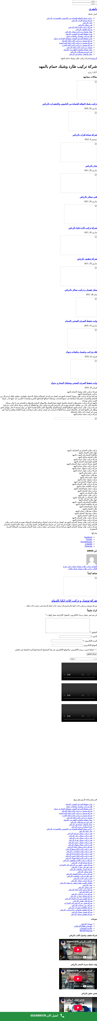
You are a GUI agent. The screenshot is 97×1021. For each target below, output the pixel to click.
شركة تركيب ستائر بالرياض (81, 881)
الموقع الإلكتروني (90, 645)
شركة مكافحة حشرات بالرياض (80, 907)
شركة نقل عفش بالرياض (82, 901)
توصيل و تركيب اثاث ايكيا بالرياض (79, 47)
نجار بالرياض (87, 23)
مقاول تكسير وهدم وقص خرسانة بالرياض (76, 883)
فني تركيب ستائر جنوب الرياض (80, 842)
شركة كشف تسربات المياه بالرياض (78, 898)
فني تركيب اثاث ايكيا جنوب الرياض (78, 856)
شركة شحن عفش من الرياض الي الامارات (75, 865)
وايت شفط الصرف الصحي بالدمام (79, 34)
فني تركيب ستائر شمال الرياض (80, 845)
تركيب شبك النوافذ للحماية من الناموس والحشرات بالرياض (69, 18)
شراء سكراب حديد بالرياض (81, 827)
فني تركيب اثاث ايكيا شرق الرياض (79, 854)
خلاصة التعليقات (86, 928)
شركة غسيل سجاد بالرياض (81, 912)
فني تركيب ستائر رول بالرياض (80, 836)
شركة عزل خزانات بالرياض (81, 894)
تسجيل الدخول (86, 924)
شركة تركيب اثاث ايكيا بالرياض (80, 27)
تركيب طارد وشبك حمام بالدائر (82, 569)
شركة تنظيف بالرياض (83, 29)
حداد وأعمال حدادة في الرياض (80, 54)
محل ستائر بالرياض (84, 872)
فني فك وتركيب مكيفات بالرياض (79, 876)
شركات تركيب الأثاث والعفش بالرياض (77, 860)
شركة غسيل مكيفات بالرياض (81, 869)
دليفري (93, 9)
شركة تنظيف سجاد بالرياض (81, 914)
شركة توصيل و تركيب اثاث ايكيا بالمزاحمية (75, 43)
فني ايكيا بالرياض (85, 892)
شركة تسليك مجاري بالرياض (81, 896)
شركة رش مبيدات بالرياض (81, 905)
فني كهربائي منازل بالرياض (81, 867)
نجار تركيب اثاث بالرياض (82, 878)
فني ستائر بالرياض (85, 25)
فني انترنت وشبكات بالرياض (81, 52)
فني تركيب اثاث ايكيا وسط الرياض (79, 849)
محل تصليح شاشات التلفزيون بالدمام (78, 50)
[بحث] (96, 1)
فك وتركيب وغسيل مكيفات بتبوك (79, 36)
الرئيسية (93, 58)
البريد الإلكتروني (90, 641)
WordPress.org (86, 931)
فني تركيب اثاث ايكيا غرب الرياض (79, 851)
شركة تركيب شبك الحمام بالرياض (79, 874)
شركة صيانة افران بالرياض (81, 20)
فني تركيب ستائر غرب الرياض (80, 838)
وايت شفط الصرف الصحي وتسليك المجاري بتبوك (73, 38)
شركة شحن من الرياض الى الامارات (78, 903)
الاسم (94, 636)
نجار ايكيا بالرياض (85, 831)
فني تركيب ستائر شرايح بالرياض (79, 833)
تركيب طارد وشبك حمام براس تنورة (80, 566)
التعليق (93, 632)
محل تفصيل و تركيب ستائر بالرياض (78, 32)
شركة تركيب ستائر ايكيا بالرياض (79, 847)
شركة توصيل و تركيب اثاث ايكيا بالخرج (77, 45)
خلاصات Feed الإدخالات (83, 926)
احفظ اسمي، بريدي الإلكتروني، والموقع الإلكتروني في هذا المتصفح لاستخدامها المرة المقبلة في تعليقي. (54, 650)
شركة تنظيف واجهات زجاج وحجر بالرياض (76, 910)
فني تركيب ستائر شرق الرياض (80, 840)
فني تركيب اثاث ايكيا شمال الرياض (78, 858)
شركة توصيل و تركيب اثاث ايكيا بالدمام (77, 41)
